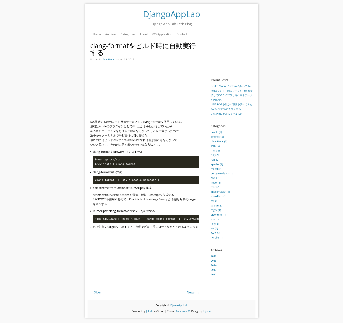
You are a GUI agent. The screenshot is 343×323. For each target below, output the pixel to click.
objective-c (108, 59)
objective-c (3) (219, 141)
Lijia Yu (207, 311)
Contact (182, 34)
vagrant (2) (217, 205)
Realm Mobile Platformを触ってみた (232, 86)
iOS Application (162, 34)
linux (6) (215, 146)
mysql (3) (216, 150)
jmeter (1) (216, 182)
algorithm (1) (218, 214)
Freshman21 (183, 311)
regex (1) (216, 210)
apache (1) (217, 164)
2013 (214, 269)
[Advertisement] (144, 89)
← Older (95, 292)
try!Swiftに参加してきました (227, 113)
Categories (128, 34)
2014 (214, 265)
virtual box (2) (219, 196)
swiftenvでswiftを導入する (226, 109)
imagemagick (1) (220, 191)
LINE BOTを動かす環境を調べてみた (231, 104)
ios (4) (214, 228)
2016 (214, 256)
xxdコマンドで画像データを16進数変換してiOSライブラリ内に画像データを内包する (232, 95)
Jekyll (149, 311)
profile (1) (216, 132)
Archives (110, 34)
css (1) (214, 201)
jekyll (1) (215, 223)
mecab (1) (216, 168)
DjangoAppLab (171, 14)
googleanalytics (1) (222, 173)
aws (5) (215, 178)
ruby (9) (215, 155)
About (144, 34)
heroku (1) (217, 237)
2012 (214, 274)
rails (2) (215, 159)
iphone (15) (217, 136)
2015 (214, 260)
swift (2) (215, 233)
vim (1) (215, 219)
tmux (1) (215, 187)
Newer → (193, 292)
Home (97, 34)
